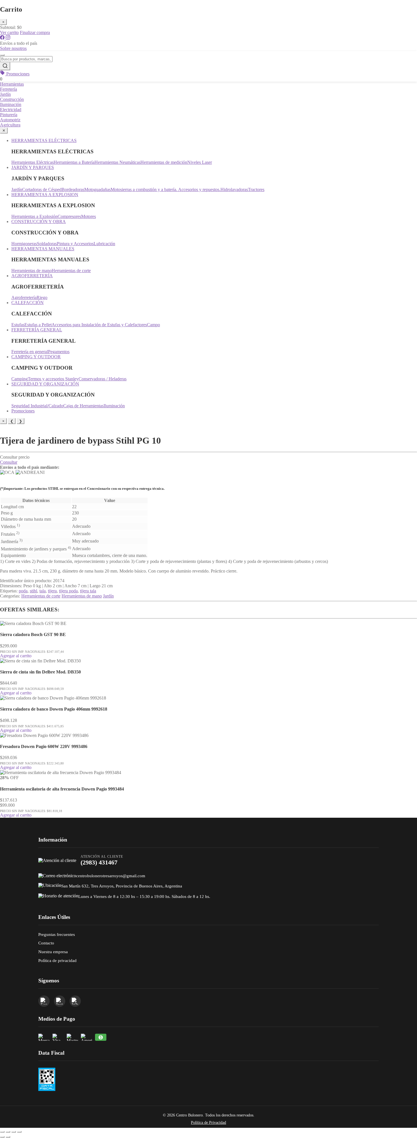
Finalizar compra (35, 32)
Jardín (5, 94)
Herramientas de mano (82, 596)
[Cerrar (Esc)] (19, 1132)
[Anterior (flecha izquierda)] (2, 1137)
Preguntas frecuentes (56, 934)
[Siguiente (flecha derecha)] (8, 1137)
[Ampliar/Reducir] (2, 1132)
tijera (52, 590)
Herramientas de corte (40, 596)
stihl (33, 590)
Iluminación (10, 104)
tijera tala (88, 590)
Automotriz (10, 119)
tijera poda (68, 590)
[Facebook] (3, 38)
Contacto (46, 942)
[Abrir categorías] (2, 55)
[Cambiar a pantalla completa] (8, 1132)
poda (23, 590)
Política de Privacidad (208, 1122)
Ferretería (8, 89)
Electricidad (10, 109)
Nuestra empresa (53, 951)
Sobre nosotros (13, 48)
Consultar (8, 462)
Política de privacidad (57, 960)
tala (42, 590)
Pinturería (8, 114)
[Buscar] (5, 66)
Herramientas (12, 84)
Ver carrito (9, 32)
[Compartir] (13, 1132)
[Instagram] (8, 38)
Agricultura (10, 124)
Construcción (12, 99)
